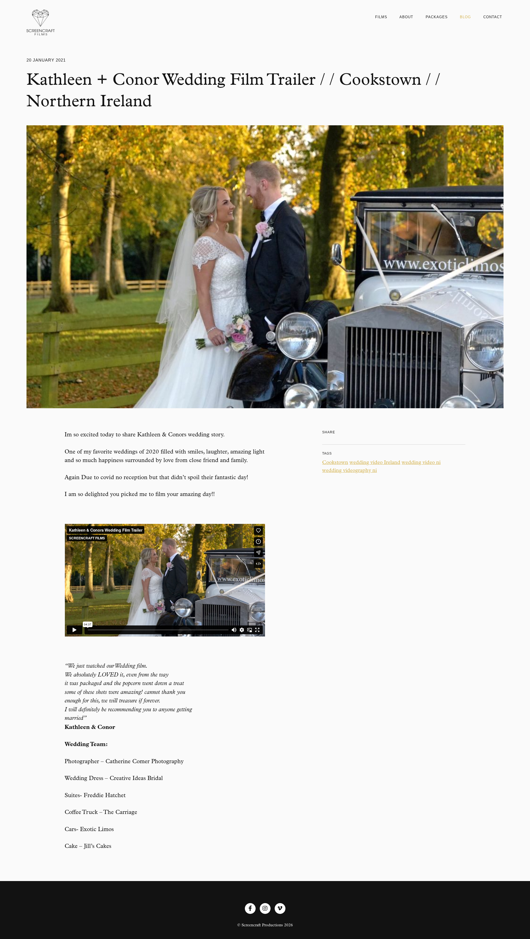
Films (381, 17)
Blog (465, 17)
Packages (437, 17)
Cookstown (335, 462)
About (406, 17)
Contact (492, 17)
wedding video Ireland (374, 462)
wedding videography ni (349, 470)
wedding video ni (421, 462)
